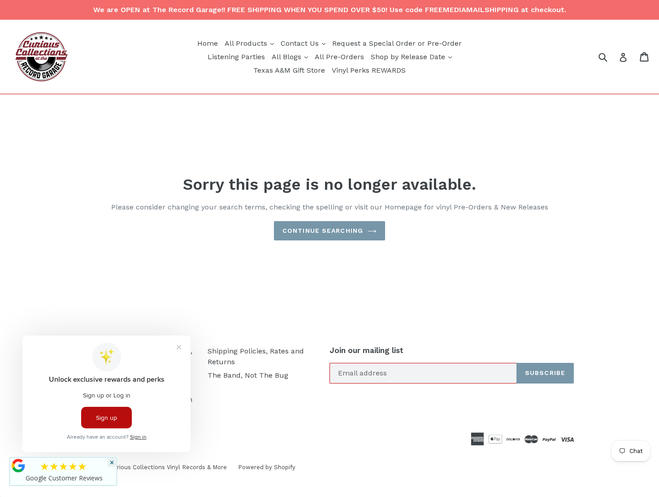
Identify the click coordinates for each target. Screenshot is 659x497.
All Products (250, 43)
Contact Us (304, 43)
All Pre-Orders (339, 56)
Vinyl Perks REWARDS (369, 70)
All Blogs (291, 56)
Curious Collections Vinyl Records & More (168, 467)
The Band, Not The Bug (248, 375)
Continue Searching (322, 230)
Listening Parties (236, 56)
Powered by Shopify (266, 467)
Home (207, 43)
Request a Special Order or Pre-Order (397, 43)
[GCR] (18, 466)
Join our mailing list (366, 350)
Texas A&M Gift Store (289, 70)
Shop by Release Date (412, 56)
